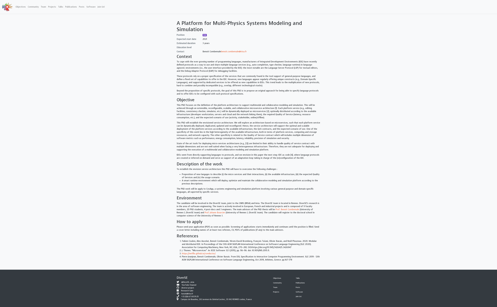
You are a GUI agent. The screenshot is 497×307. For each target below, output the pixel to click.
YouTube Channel (189, 285)
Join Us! (299, 296)
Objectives (277, 278)
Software (299, 292)
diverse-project (187, 288)
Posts (298, 287)
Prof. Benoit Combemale (287, 209)
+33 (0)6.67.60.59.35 (190, 296)
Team (275, 287)
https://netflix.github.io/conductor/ (199, 253)
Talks (298, 278)
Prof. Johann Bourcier (215, 212)
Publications (300, 283)
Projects (276, 292)
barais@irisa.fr (187, 293)
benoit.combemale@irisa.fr (234, 51)
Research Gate (187, 290)
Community (277, 283)
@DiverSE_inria (187, 282)
